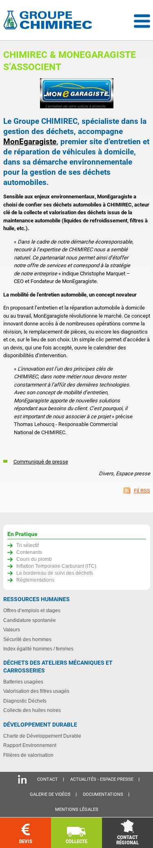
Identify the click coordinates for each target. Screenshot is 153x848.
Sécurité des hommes (27, 639)
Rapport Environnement (29, 745)
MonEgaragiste (29, 141)
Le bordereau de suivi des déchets (54, 573)
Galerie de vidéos (50, 794)
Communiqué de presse (40, 462)
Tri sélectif (27, 545)
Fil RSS (142, 491)
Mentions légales (76, 809)
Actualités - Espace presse (101, 779)
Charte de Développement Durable (42, 735)
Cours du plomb (34, 559)
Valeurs (11, 629)
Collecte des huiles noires (32, 710)
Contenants (29, 552)
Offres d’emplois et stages (31, 610)
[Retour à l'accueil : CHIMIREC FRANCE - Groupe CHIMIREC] (49, 21)
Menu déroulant (142, 21)
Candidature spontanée (29, 620)
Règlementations (35, 579)
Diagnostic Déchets (25, 700)
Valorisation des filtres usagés (36, 691)
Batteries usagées (23, 681)
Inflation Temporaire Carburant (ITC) (56, 566)
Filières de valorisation (28, 755)
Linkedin (22, 779)
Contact (47, 779)
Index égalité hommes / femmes (38, 648)
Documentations (103, 794)
